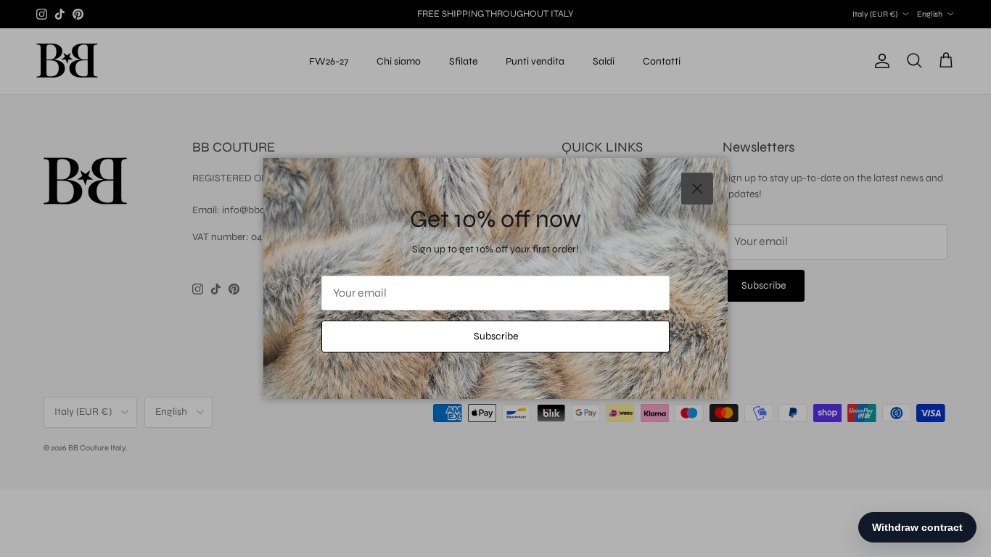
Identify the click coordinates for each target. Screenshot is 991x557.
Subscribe (496, 336)
